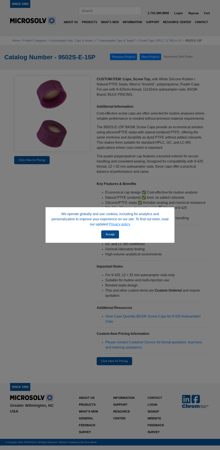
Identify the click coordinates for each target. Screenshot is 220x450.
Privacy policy (119, 224)
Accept (110, 234)
